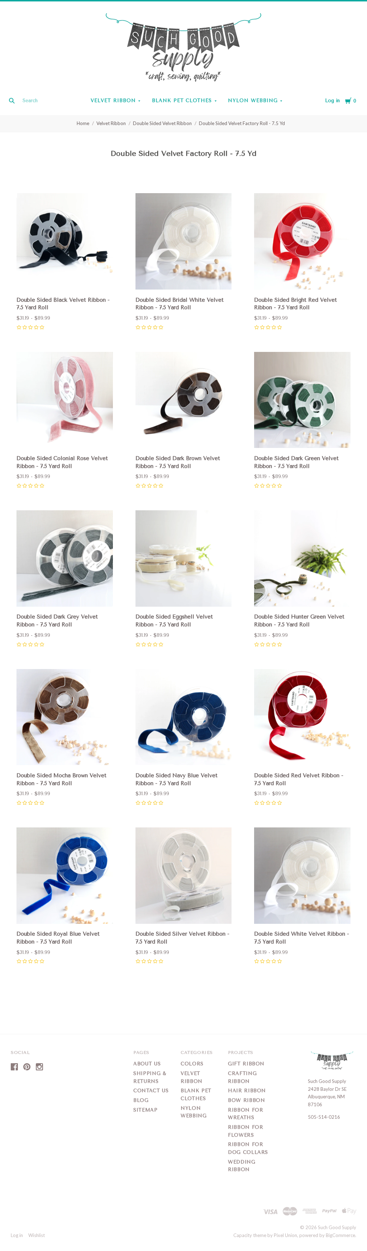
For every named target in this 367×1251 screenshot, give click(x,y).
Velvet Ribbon (113, 100)
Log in (332, 100)
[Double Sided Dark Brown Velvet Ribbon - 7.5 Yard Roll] (183, 401)
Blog (141, 1100)
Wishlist (36, 1235)
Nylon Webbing (253, 100)
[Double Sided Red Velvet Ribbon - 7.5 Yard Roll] (302, 718)
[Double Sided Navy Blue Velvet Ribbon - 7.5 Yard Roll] (183, 718)
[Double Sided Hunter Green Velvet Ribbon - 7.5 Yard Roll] (302, 559)
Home (83, 123)
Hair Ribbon (247, 1090)
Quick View (65, 279)
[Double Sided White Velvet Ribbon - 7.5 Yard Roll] (302, 876)
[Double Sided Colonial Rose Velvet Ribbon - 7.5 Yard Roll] (64, 401)
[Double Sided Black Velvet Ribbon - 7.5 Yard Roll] (64, 242)
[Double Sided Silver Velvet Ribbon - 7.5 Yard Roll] (183, 876)
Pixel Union (285, 1235)
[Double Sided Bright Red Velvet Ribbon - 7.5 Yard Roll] (302, 242)
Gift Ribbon (246, 1063)
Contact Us (151, 1090)
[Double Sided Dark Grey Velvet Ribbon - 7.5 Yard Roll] (64, 559)
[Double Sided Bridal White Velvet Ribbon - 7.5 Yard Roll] (183, 242)
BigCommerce (340, 1235)
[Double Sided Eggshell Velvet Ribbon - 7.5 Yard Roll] (183, 559)
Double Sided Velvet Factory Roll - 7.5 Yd (242, 123)
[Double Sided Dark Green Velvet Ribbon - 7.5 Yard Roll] (302, 401)
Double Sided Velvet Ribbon (162, 123)
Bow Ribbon (246, 1100)
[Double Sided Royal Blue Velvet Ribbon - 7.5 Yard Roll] (64, 876)
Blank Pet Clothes (182, 100)
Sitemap (145, 1110)
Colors (192, 1063)
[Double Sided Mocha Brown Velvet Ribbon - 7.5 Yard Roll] (64, 718)
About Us (147, 1063)
